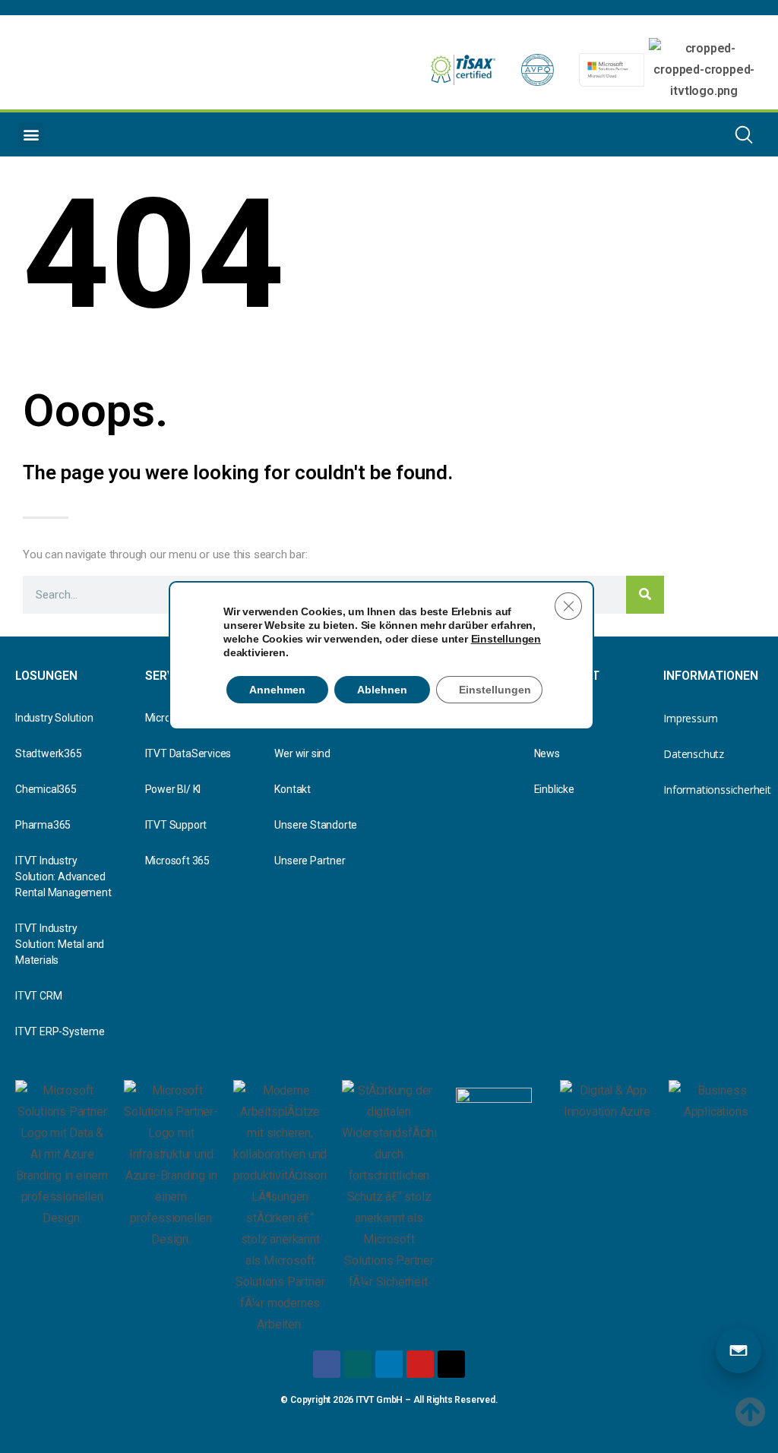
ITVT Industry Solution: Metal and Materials (59, 944)
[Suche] (645, 595)
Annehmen (277, 690)
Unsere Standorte (315, 825)
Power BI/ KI (173, 789)
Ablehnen (382, 690)
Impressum (690, 718)
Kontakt (292, 789)
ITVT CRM (38, 996)
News (547, 753)
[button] (30, 134)
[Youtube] (420, 1364)
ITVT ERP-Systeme (60, 1031)
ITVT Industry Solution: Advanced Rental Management (63, 876)
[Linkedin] (389, 1364)
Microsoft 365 (177, 860)
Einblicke (554, 789)
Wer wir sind (302, 753)
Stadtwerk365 (48, 753)
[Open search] (744, 134)
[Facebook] (326, 1364)
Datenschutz (693, 754)
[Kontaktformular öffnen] (738, 1350)
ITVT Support (176, 825)
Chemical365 (46, 789)
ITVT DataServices (188, 753)
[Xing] (358, 1364)
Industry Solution (54, 718)
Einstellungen (506, 639)
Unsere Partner (309, 860)
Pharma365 (43, 825)
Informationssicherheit (713, 789)
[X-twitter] (451, 1364)
